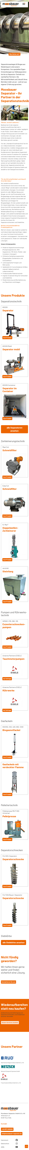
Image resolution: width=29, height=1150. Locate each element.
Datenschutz (5, 1143)
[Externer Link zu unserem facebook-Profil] (16, 1140)
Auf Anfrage (7, 679)
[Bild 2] (14, 46)
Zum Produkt (7, 337)
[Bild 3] (17, 46)
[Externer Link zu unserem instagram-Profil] (16, 1143)
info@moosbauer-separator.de (12, 1133)
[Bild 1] (11, 46)
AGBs (2, 1147)
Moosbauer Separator (11, 4)
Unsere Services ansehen (10, 1022)
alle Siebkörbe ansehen (13, 942)
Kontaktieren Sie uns (8, 982)
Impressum (4, 1140)
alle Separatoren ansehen (14, 429)
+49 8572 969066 (7, 1129)
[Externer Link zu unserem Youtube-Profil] (16, 1147)
